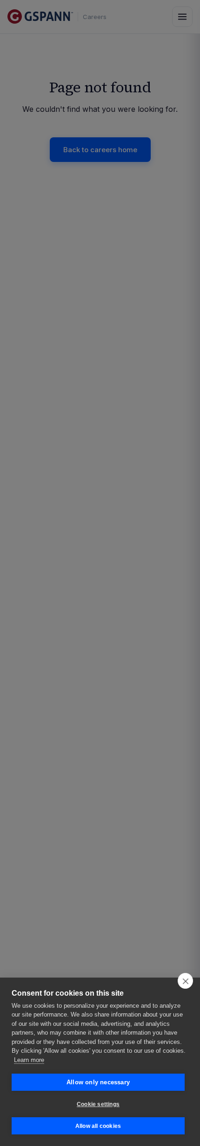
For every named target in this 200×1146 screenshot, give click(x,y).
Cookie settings (98, 1104)
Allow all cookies (98, 1126)
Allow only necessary (98, 1082)
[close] (185, 981)
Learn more (29, 1059)
